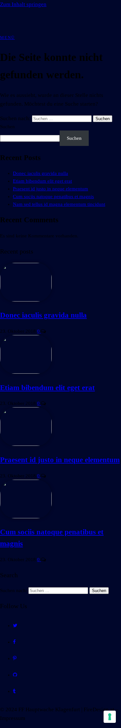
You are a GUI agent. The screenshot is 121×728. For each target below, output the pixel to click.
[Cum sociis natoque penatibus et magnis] (26, 516)
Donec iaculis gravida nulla (40, 173)
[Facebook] (14, 642)
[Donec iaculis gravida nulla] (26, 299)
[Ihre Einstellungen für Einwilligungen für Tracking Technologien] (110, 717)
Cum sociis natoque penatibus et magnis (53, 196)
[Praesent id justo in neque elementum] (26, 444)
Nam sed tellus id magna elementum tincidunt (59, 204)
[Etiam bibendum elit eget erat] (26, 372)
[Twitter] (15, 625)
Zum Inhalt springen (23, 4)
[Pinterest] (14, 658)
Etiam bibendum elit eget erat (42, 181)
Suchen (7, 126)
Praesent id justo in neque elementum (50, 188)
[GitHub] (15, 674)
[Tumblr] (14, 691)
